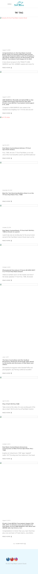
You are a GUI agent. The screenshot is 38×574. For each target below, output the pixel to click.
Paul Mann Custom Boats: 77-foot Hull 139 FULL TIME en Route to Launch (18, 231)
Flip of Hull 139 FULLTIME (10, 404)
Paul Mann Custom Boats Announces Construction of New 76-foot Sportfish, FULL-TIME (18, 448)
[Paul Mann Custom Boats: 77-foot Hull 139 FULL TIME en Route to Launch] (19, 214)
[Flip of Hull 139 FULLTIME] (19, 387)
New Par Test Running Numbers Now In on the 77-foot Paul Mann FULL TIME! (18, 193)
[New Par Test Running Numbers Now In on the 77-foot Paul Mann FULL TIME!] (19, 174)
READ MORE (6, 67)
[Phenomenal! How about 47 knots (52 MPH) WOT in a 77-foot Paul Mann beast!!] (19, 254)
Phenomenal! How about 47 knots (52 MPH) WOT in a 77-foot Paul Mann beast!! (18, 270)
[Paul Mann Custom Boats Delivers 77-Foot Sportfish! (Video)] (19, 129)
